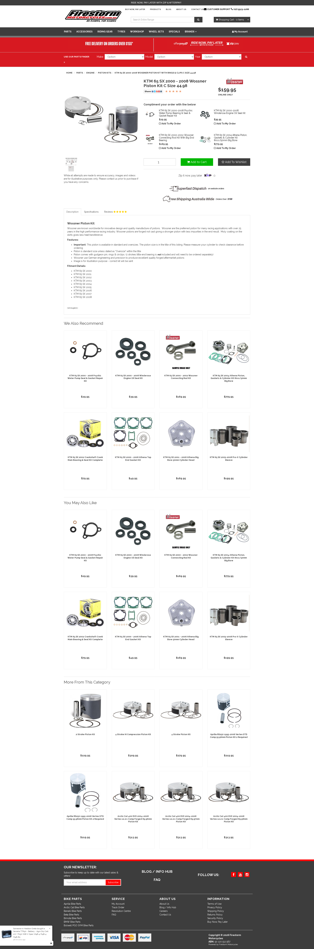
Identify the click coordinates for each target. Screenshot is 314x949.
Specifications (91, 211)
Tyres (121, 31)
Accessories (84, 31)
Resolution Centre (121, 911)
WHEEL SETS (156, 31)
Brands (190, 31)
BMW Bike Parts (72, 922)
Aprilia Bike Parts (72, 904)
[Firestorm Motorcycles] (93, 15)
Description (72, 211)
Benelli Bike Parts (73, 911)
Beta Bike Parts (71, 914)
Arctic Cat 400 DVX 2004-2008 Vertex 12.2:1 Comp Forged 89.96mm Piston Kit (133, 819)
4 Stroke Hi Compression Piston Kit (133, 734)
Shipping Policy (215, 911)
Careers (163, 911)
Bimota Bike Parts (73, 918)
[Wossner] (235, 82)
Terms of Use (214, 904)
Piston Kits (104, 73)
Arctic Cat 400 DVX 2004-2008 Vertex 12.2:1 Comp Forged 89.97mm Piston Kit (181, 819)
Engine (90, 73)
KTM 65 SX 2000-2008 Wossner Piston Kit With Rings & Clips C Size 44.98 (155, 73)
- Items (231, 19)
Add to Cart (198, 162)
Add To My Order (171, 123)
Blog (168, 9)
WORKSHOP (137, 31)
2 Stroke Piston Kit (85, 734)
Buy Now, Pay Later (135, 9)
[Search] (198, 19)
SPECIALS (174, 31)
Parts (67, 31)
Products (155, 9)
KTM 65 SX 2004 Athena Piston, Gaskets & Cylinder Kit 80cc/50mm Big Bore (229, 378)
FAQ (114, 914)
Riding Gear (105, 31)
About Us (181, 9)
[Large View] (71, 164)
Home (69, 73)
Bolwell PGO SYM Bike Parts (79, 925)
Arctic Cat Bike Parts (74, 907)
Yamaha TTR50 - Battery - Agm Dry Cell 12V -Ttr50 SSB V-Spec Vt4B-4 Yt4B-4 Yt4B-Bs (27, 934)
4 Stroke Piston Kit (181, 734)
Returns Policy (215, 914)
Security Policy (215, 918)
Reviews (108, 211)
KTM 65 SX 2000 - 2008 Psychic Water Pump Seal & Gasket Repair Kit (85, 378)
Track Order (118, 907)
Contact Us (197, 9)
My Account (118, 904)
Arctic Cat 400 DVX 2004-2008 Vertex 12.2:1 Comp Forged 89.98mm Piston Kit (228, 819)
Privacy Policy (214, 907)
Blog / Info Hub (167, 907)
